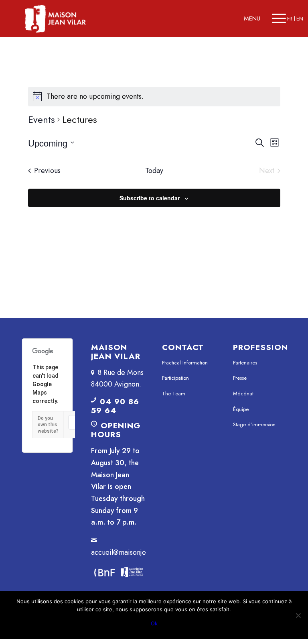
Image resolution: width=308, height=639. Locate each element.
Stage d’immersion (254, 424)
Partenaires (245, 362)
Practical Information (185, 362)
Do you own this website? (48, 424)
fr (289, 18)
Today (154, 171)
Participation (175, 378)
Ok (154, 623)
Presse (240, 378)
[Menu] (279, 18)
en (299, 18)
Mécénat (243, 393)
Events (41, 119)
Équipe (241, 409)
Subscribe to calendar (150, 198)
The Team (173, 393)
